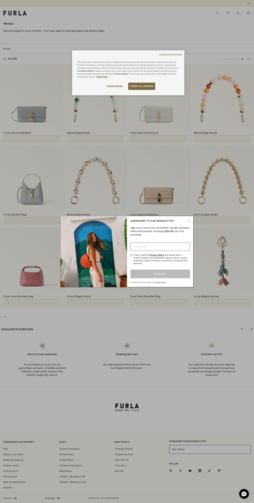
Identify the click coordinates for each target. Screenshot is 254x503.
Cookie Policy (102, 77)
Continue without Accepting (170, 54)
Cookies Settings (115, 86)
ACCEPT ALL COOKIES (141, 86)
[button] (244, 494)
